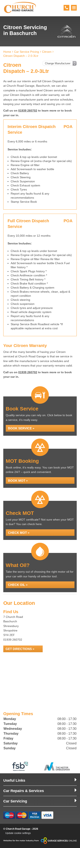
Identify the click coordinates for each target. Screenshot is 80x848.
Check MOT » (18, 532)
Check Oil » (17, 584)
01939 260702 (27, 110)
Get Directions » (20, 649)
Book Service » (21, 428)
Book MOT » (18, 480)
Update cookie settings (18, 833)
